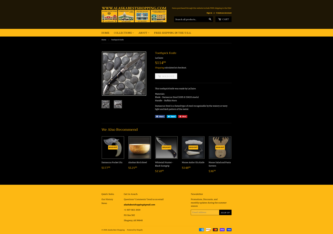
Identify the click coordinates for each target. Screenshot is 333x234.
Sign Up (225, 212)
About (143, 32)
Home (105, 32)
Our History (107, 199)
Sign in (209, 13)
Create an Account (224, 13)
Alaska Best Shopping (116, 230)
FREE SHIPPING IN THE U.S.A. (172, 32)
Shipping (159, 67)
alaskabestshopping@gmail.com (139, 204)
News (104, 203)
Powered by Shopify (135, 230)
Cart (225, 19)
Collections (123, 32)
